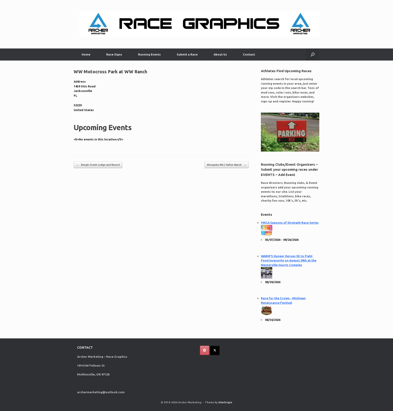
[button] (312, 54)
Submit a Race (187, 54)
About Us (220, 54)
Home (86, 54)
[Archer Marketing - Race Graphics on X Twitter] (214, 350)
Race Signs (114, 54)
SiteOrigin (225, 402)
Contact (249, 54)
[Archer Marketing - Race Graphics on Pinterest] (204, 350)
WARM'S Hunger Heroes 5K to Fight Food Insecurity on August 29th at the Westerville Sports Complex (288, 260)
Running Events (149, 54)
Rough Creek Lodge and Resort (98, 164)
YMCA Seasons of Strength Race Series (290, 222)
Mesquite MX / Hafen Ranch (226, 164)
